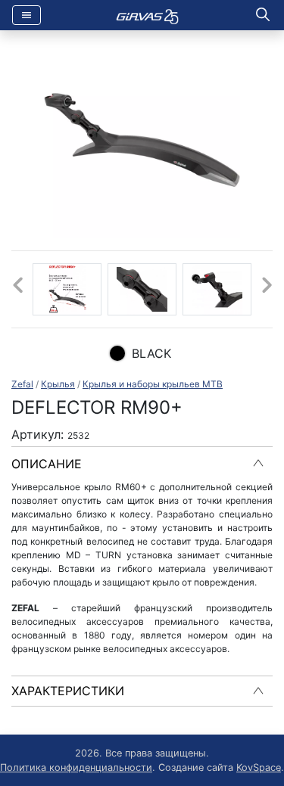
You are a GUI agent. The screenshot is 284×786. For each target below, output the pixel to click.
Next (266, 289)
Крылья (58, 384)
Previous (17, 289)
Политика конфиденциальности (76, 767)
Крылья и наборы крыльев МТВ (153, 384)
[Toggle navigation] (26, 15)
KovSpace (258, 767)
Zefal (22, 384)
